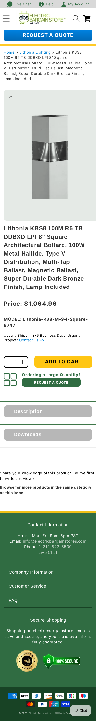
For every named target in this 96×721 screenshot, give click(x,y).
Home (9, 52)
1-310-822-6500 (55, 546)
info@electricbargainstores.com (55, 541)
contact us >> (31, 340)
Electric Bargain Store (41, 713)
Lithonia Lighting (35, 52)
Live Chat (47, 552)
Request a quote (48, 35)
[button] (6, 18)
